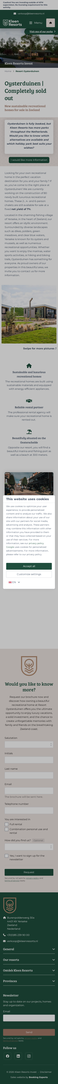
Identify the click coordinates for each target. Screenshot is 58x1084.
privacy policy (36, 543)
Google (10, 547)
